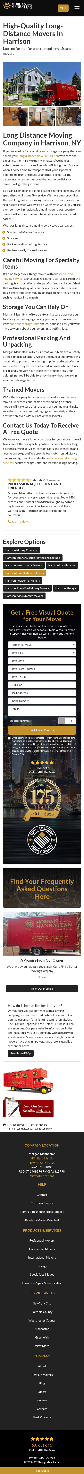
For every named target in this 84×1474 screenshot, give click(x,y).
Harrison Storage (65, 588)
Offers (42, 1391)
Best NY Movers (42, 1374)
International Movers (42, 1257)
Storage (42, 1266)
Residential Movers (42, 1240)
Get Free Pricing (42, 730)
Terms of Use (59, 751)
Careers (42, 1408)
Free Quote (42, 1470)
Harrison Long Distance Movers (24, 573)
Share (42, 977)
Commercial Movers (42, 1249)
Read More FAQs (20, 1053)
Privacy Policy (18, 754)
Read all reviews (18, 521)
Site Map (50, 1457)
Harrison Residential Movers (22, 580)
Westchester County (42, 1320)
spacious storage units (24, 323)
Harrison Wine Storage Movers (24, 595)
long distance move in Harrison (39, 156)
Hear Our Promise (42, 988)
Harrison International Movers (23, 565)
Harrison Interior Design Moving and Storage (32, 557)
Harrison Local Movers (61, 565)
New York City (42, 1303)
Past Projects (42, 1417)
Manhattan (42, 1329)
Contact (42, 1194)
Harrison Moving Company (21, 550)
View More (42, 1346)
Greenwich (42, 1337)
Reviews (42, 1400)
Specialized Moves (42, 1274)
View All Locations (42, 1176)
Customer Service (42, 1203)
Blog (42, 1383)
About (42, 1366)
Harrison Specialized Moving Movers (27, 588)
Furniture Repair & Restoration (42, 1283)
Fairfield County (42, 1312)
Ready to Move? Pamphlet (42, 1220)
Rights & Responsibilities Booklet (42, 1211)
